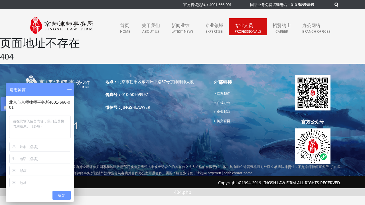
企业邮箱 (223, 111)
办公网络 (316, 28)
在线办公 (223, 102)
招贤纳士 (282, 28)
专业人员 (248, 28)
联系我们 (223, 93)
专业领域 (214, 28)
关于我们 (151, 28)
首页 (125, 28)
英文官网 (223, 120)
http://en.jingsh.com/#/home (230, 173)
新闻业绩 (182, 28)
